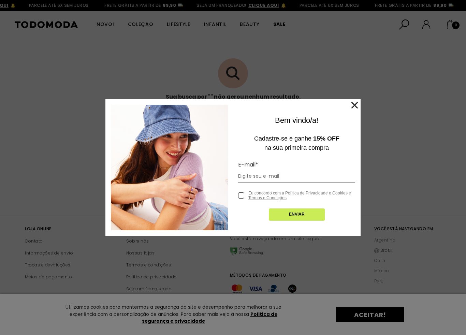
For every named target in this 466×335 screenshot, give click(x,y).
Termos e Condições (267, 197)
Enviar (297, 214)
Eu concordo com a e (299, 195)
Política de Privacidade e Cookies (316, 193)
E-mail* (248, 165)
